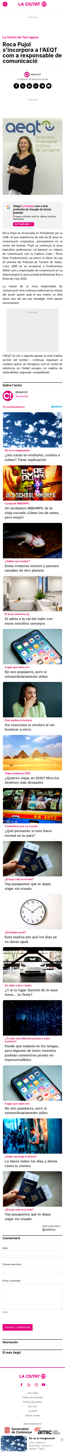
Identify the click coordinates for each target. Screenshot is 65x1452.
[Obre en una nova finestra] (18, 1430)
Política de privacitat (32, 1397)
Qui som (32, 1406)
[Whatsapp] (36, 86)
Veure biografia (22, 396)
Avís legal (33, 1393)
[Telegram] (42, 86)
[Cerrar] (62, 1439)
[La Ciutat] (33, 4)
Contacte (32, 1411)
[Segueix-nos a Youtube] (43, 1384)
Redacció (36, 74)
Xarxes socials (32, 1415)
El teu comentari (11, 1280)
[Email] (49, 86)
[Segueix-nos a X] (28, 1384)
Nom (5, 1248)
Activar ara (22, 224)
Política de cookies (32, 1402)
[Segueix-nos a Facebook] (21, 1384)
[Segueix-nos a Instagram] (36, 1384)
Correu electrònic (12, 1264)
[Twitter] (23, 86)
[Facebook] (16, 86)
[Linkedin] (29, 86)
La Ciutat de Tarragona (20, 37)
